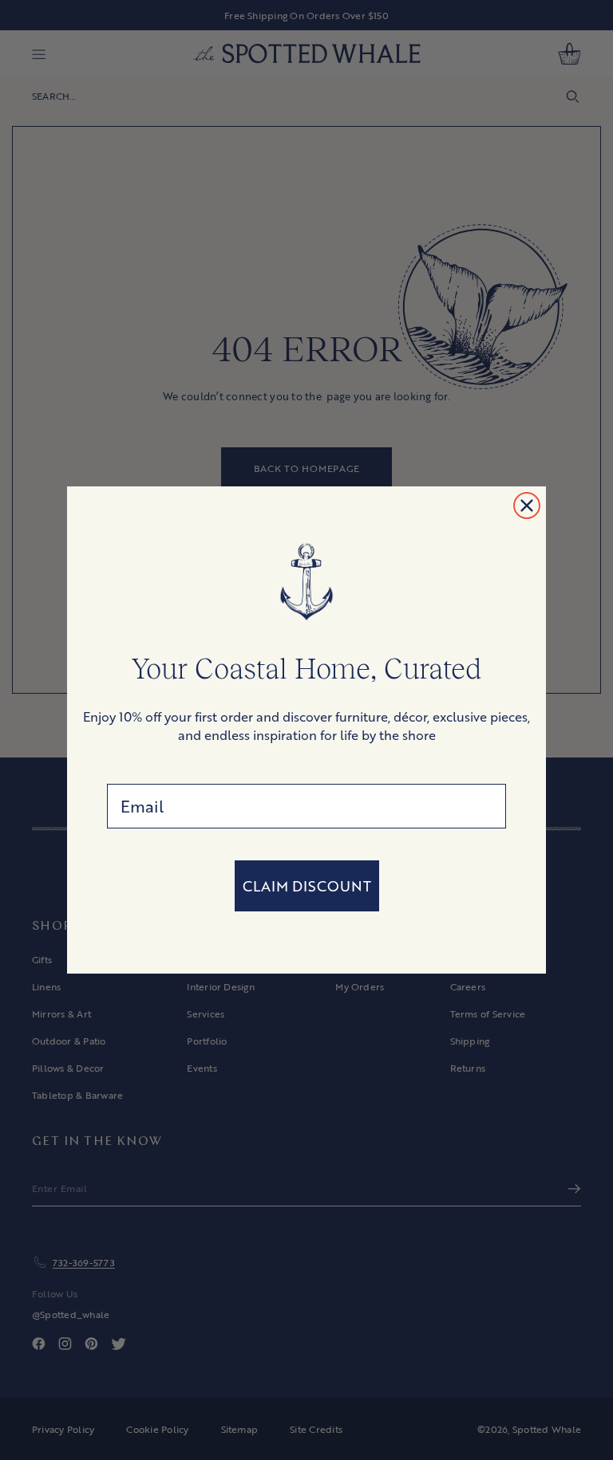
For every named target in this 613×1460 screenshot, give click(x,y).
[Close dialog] (527, 505)
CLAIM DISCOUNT (307, 886)
